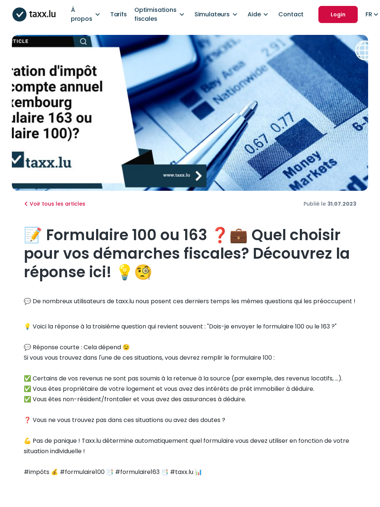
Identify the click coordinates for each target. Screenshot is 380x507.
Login (338, 14)
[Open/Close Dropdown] (97, 14)
